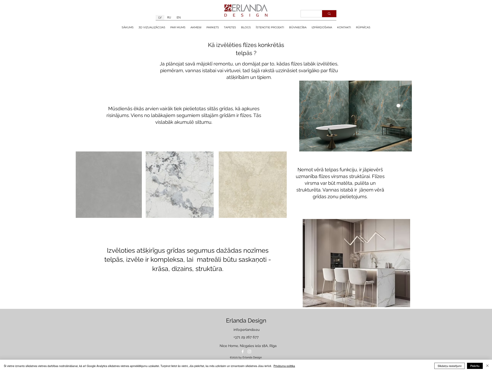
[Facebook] (242, 351)
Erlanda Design (246, 320)
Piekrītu (475, 366)
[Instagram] (249, 351)
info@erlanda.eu (247, 330)
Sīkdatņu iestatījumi (449, 366)
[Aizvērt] (487, 366)
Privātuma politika (284, 366)
